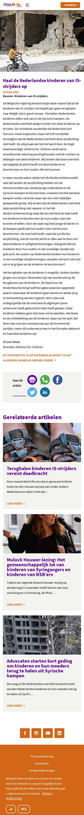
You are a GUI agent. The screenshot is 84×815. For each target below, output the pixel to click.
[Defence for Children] (13, 5)
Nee (24, 809)
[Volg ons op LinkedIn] (59, 733)
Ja (11, 809)
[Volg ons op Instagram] (36, 733)
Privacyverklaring (42, 756)
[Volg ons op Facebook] (25, 733)
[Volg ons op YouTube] (48, 733)
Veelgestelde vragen (42, 770)
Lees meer (14, 503)
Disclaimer (42, 763)
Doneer (70, 5)
